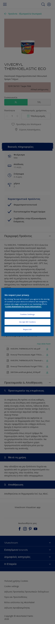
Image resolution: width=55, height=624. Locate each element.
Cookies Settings (27, 314)
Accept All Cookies (27, 322)
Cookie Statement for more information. (23, 306)
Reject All (27, 329)
